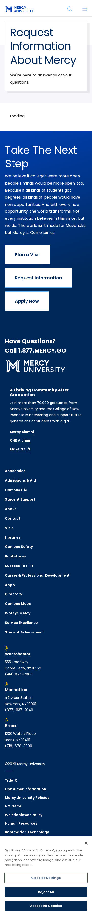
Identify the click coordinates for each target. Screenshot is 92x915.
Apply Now (27, 301)
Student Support (20, 499)
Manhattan (16, 689)
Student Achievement (24, 632)
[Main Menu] (84, 9)
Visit (9, 527)
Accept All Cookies (46, 906)
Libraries (13, 537)
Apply (10, 584)
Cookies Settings (46, 877)
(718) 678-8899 (18, 745)
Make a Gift (20, 449)
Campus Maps (18, 603)
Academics (15, 470)
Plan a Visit (27, 254)
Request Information (38, 278)
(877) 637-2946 (19, 710)
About (10, 508)
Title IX (11, 780)
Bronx (10, 725)
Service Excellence (21, 622)
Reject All (46, 892)
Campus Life (16, 490)
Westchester (18, 654)
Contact (12, 518)
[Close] (86, 843)
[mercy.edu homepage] (19, 9)
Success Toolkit (19, 565)
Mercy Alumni (22, 431)
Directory (13, 594)
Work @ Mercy (17, 613)
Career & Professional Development (37, 575)
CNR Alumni (20, 440)
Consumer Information (25, 789)
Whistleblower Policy (23, 814)
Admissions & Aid (20, 480)
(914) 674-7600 (19, 674)
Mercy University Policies (27, 797)
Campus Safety (19, 546)
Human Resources (21, 823)
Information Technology (27, 832)
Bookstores (15, 556)
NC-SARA (13, 806)
